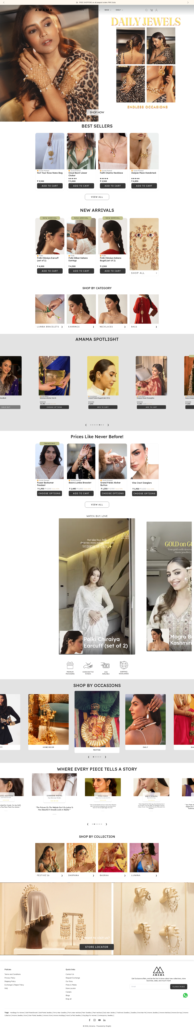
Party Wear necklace (74, 1012)
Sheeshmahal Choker (136, 398)
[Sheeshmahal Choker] (144, 376)
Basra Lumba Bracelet (80, 482)
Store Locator (71, 988)
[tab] (89, 119)
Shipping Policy (10, 981)
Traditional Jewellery (123, 1012)
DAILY (118, 10)
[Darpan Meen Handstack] (144, 151)
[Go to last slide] (4, 2)
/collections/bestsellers (8, 6)
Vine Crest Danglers (142, 483)
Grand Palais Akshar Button (110, 484)
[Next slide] (188, 2)
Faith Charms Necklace (111, 173)
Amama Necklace (165, 1012)
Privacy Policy (9, 978)
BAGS (107, 10)
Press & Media (71, 985)
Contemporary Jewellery (105, 1015)
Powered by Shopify (103, 1026)
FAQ (6, 988)
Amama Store (47, 1015)
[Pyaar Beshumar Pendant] (49, 461)
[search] (146, 10)
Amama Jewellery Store (19, 1015)
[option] (97, 586)
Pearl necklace (97, 1012)
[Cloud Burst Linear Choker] (81, 151)
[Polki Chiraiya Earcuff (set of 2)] (49, 236)
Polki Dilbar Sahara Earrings (78, 259)
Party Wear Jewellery (60, 1012)
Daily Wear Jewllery (109, 1012)
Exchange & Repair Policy (14, 985)
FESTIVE (94, 10)
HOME (81, 10)
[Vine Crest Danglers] (144, 461)
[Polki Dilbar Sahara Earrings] (81, 236)
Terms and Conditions (12, 974)
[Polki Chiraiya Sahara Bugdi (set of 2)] (112, 236)
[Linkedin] (104, 1020)
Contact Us (70, 974)
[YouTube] (99, 1020)
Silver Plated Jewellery (35, 1015)
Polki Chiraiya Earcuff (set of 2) (47, 259)
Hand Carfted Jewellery (73, 1015)
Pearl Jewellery (87, 1012)
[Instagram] (94, 1020)
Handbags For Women (17, 1012)
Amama (92, 1026)
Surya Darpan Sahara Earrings (91, 398)
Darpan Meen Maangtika (41, 398)
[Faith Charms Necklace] (112, 151)
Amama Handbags (59, 1015)
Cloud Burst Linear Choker (77, 174)
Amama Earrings (176, 1012)
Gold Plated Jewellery (45, 1012)
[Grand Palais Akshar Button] (113, 461)
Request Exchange (73, 978)
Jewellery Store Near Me (138, 1012)
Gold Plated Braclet (31, 1012)
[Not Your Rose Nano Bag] (49, 151)
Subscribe (178, 987)
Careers (69, 992)
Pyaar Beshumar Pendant (45, 484)
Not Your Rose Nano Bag (50, 173)
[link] (70, 668)
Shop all (68, 999)
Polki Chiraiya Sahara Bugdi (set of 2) (110, 259)
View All (97, 281)
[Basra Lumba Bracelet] (81, 461)
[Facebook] (89, 1020)
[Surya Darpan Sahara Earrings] (95, 376)
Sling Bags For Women (89, 1015)
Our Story (69, 981)
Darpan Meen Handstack (143, 173)
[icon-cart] (151, 10)
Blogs (68, 995)
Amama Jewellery (153, 1012)
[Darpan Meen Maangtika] (47, 376)
